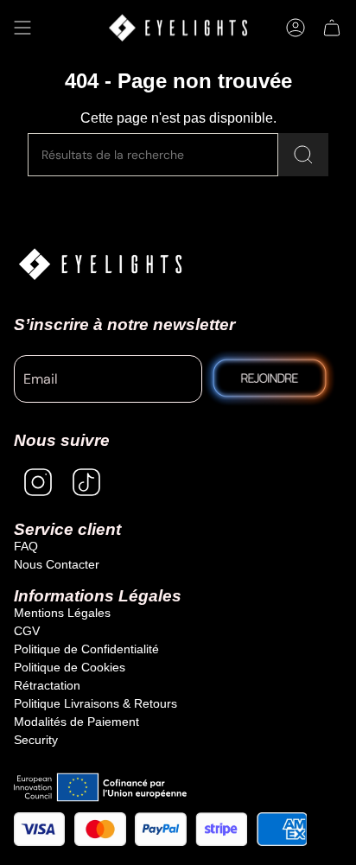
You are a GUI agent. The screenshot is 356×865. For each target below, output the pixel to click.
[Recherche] (303, 154)
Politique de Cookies (69, 667)
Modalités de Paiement (76, 721)
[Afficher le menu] (22, 28)
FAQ (26, 546)
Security (36, 740)
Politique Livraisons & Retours (95, 703)
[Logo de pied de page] (100, 264)
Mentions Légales (62, 613)
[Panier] (332, 28)
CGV (27, 631)
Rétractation (47, 685)
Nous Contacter (56, 564)
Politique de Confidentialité (86, 649)
